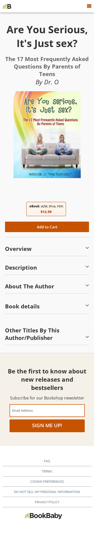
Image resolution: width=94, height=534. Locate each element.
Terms (47, 471)
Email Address (22, 410)
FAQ (47, 461)
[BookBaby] (7, 6)
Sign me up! (47, 425)
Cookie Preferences (47, 481)
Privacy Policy (47, 502)
